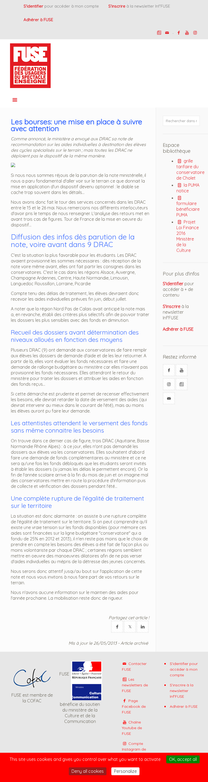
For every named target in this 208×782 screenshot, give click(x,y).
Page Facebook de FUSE (134, 706)
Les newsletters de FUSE (135, 685)
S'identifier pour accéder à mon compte (184, 669)
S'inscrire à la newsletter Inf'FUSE (181, 691)
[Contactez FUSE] (167, 32)
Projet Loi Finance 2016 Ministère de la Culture (187, 236)
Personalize (125, 771)
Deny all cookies (88, 771)
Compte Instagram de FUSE (134, 749)
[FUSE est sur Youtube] (187, 32)
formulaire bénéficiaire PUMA (188, 209)
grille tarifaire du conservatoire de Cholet (190, 169)
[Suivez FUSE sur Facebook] (169, 370)
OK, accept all (183, 759)
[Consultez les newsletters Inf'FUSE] (182, 384)
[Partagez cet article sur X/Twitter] (130, 627)
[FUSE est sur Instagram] (195, 32)
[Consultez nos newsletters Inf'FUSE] (159, 32)
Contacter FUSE (134, 666)
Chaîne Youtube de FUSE (132, 728)
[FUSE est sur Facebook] (179, 32)
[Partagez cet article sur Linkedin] (142, 627)
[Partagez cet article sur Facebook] (117, 627)
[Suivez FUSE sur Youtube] (182, 370)
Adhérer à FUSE (184, 706)
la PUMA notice (187, 187)
